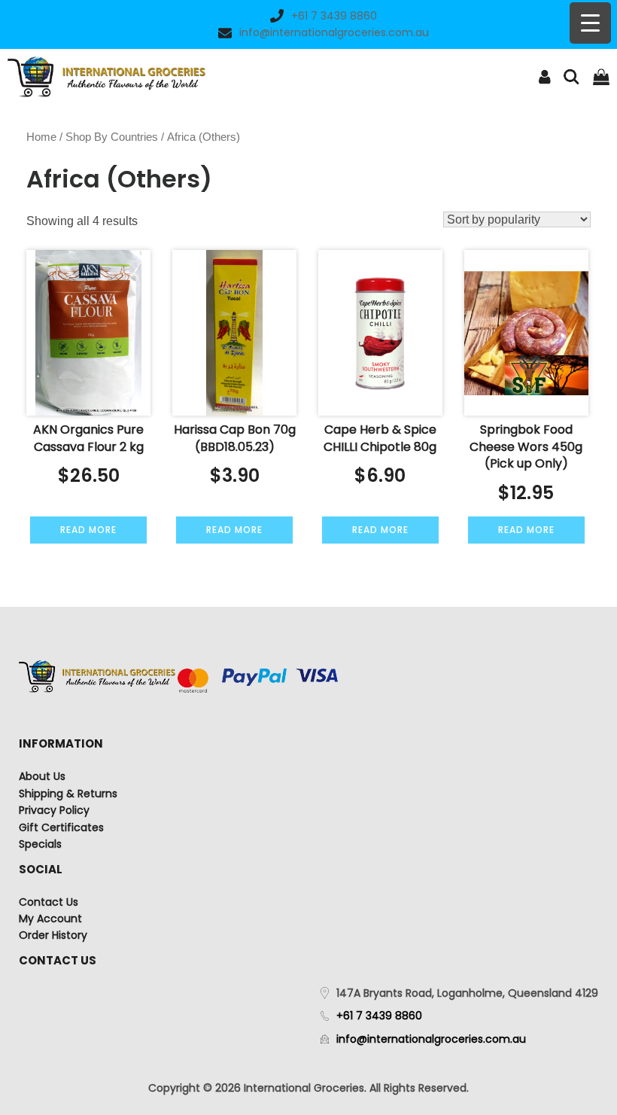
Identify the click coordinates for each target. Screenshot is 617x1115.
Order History (53, 935)
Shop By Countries (111, 137)
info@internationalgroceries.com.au (334, 32)
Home (41, 137)
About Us (42, 776)
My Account (50, 918)
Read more (88, 529)
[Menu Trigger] (590, 23)
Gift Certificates (61, 827)
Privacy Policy (54, 810)
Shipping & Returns (68, 793)
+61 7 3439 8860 (334, 15)
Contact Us (48, 901)
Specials (40, 843)
